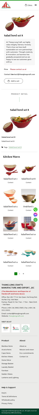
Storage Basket (7, 363)
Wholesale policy (8, 400)
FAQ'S (4, 393)
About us (23, 346)
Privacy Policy (7, 403)
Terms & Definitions (9, 396)
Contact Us (24, 357)
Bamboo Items (7, 346)
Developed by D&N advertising (11, 413)
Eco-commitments (27, 353)
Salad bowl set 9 (10, 206)
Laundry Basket (8, 367)
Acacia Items (6, 350)
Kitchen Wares (7, 357)
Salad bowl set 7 (10, 179)
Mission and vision (27, 350)
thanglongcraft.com (16, 316)
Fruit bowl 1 (28, 206)
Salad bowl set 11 (10, 262)
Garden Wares (7, 374)
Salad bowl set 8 (15, 147)
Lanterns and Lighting (10, 377)
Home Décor (6, 360)
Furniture (5, 370)
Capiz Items (6, 353)
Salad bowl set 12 (28, 262)
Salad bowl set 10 (28, 234)
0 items (30, 5)
